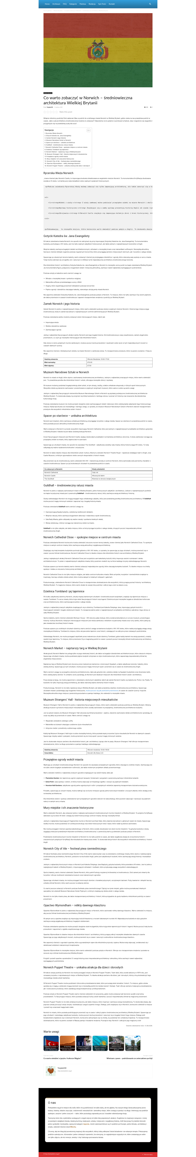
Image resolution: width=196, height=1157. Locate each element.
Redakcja (92, 4)
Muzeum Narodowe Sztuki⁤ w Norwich (58, 140)
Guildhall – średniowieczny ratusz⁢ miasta (59, 145)
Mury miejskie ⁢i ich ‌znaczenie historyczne (60, 159)
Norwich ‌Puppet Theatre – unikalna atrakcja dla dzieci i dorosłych (68, 166)
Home (47, 4)
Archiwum (56, 4)
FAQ (65, 4)
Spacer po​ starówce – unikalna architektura (60, 142)
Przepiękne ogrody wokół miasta (57, 156)
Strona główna (47, 11)
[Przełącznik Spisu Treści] (87, 130)
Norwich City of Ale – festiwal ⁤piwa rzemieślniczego (64, 161)
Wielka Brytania (58, 11)
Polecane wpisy (148, 1154)
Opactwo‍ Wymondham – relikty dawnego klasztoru (63, 163)
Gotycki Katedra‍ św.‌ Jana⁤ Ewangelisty (58, 135)
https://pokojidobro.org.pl (65, 1071)
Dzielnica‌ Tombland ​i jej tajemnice (57, 149)
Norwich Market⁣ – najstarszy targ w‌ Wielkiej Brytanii (63, 152)
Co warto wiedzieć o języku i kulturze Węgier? (62, 1058)
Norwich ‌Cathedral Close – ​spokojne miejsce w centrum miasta (66, 147)
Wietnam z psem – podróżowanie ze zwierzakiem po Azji (130, 1058)
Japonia (86, 1124)
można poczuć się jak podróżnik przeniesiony (102, 691)
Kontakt (112, 4)
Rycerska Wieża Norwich (54, 133)
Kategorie (73, 4)
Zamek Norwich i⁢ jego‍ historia (56, 138)
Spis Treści (102, 4)
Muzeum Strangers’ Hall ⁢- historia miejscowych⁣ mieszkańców (67, 154)
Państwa (83, 4)
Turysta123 (50, 107)
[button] (150, 4)
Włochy (73, 1127)
